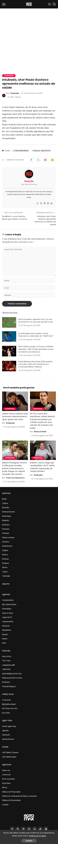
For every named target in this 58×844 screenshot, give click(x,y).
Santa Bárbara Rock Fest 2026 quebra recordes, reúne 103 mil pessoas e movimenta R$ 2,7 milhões (35, 364)
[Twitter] (38, 160)
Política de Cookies (37, 836)
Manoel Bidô (40, 431)
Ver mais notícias (29, 184)
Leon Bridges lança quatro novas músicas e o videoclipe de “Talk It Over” (35, 334)
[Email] (52, 160)
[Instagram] (48, 203)
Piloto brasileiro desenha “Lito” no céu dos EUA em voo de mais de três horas (35, 320)
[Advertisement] (29, 39)
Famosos (8, 76)
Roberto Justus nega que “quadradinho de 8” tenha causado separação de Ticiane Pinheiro (42, 467)
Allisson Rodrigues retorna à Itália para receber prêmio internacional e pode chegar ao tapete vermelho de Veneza (14, 468)
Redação (14, 93)
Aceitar (29, 840)
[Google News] (45, 829)
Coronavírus (21, 151)
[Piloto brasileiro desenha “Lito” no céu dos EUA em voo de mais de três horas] (9, 322)
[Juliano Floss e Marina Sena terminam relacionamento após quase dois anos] (15, 401)
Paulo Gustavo (42, 151)
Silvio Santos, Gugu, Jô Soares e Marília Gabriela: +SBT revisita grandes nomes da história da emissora (35, 349)
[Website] (37, 203)
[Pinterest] (45, 160)
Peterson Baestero (15, 478)
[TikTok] (40, 829)
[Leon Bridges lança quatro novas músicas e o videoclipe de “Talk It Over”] (9, 336)
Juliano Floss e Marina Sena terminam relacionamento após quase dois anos (15, 416)
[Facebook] (31, 160)
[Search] (54, 4)
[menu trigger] (4, 4)
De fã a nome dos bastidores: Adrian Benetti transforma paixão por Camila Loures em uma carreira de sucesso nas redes (42, 420)
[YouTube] (51, 203)
